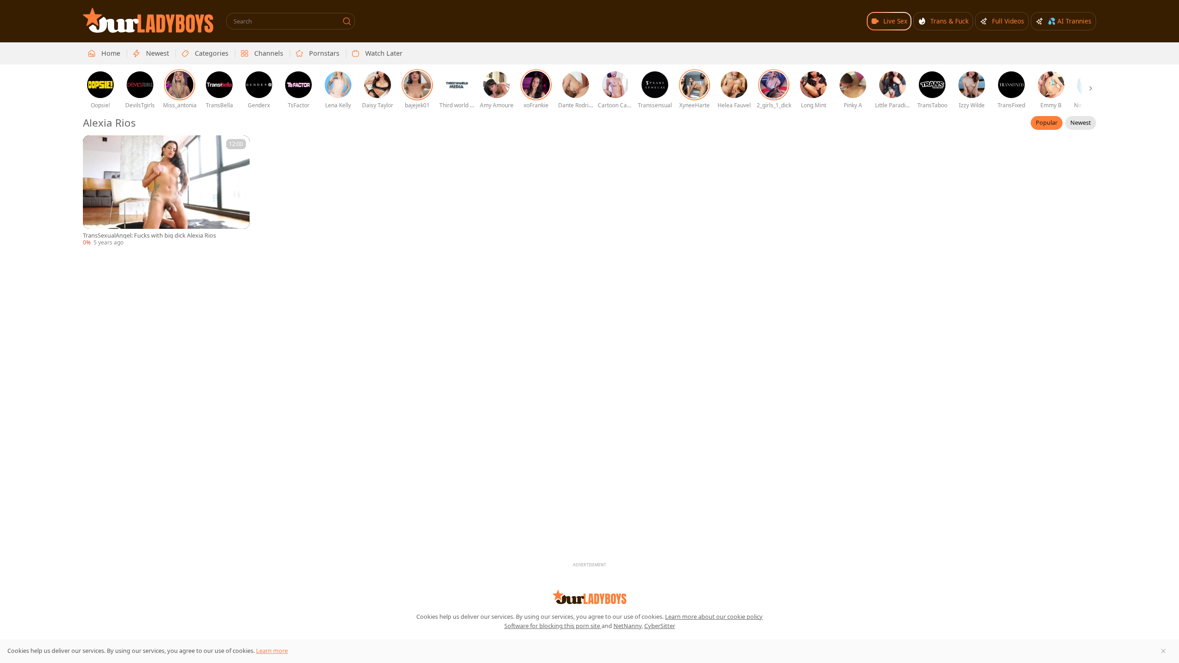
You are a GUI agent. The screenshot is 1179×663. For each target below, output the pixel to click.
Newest (1080, 122)
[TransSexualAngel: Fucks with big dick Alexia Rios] (166, 191)
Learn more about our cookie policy (714, 616)
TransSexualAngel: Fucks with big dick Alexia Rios (149, 235)
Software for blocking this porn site (552, 626)
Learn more (272, 650)
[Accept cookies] (1163, 651)
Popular (1046, 122)
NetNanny (627, 626)
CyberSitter (659, 626)
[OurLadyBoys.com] (148, 20)
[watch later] (94, 146)
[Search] (347, 21)
